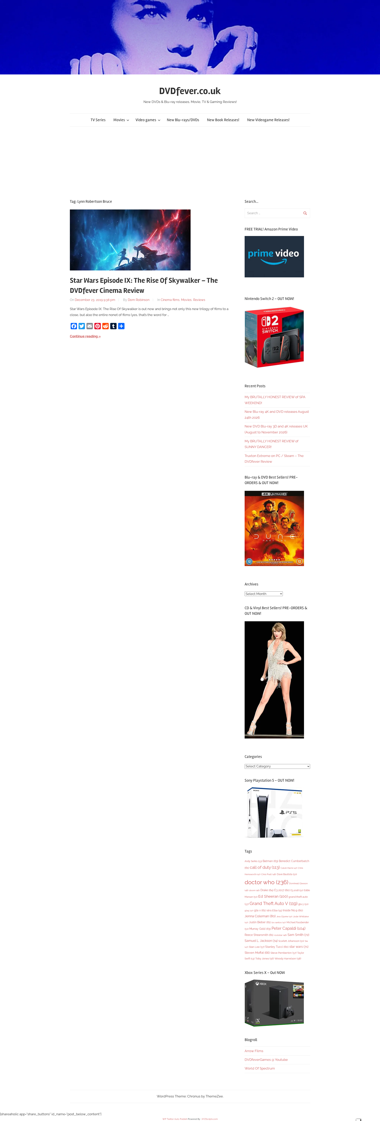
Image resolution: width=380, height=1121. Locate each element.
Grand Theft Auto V (273, 903)
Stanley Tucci (277, 946)
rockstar (280, 935)
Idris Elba (274, 910)
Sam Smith (298, 935)
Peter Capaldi (288, 928)
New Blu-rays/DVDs (183, 119)
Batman (270, 861)
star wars (298, 947)
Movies (119, 119)
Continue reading (84, 336)
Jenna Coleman (260, 916)
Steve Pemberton (283, 952)
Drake (267, 890)
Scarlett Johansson (291, 941)
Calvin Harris (289, 868)
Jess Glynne (284, 916)
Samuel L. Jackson (261, 941)
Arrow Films (254, 1051)
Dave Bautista (287, 874)
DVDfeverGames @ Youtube (266, 1060)
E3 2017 (282, 890)
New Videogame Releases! (268, 119)
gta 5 (303, 904)
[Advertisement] (190, 162)
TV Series (98, 119)
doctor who (266, 882)
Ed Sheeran (273, 896)
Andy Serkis (253, 861)
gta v (260, 910)
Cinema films (170, 300)
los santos (279, 922)
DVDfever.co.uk (190, 91)
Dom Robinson (138, 300)
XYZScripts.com (210, 1119)
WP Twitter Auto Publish (174, 1119)
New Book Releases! (223, 119)
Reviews (199, 300)
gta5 (249, 910)
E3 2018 (297, 890)
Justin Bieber (260, 922)
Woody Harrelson (288, 958)
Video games (146, 119)
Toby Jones (264, 958)
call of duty (265, 867)
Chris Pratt (268, 874)
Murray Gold (260, 928)
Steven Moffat (257, 952)
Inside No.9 (293, 910)
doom (254, 890)
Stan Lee (256, 946)
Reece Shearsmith (259, 934)
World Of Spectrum (260, 1068)
